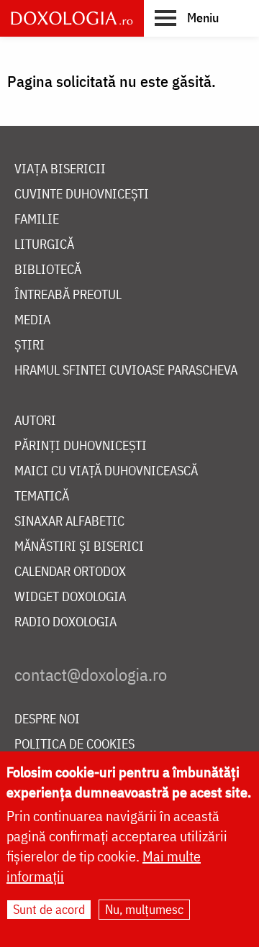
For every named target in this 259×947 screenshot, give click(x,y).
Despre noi (47, 719)
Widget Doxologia (70, 597)
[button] (187, 17)
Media (32, 320)
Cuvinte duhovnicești (81, 194)
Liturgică (44, 244)
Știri (29, 345)
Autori (35, 421)
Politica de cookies (74, 744)
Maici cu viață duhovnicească (106, 471)
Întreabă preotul (68, 295)
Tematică (41, 496)
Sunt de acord (49, 909)
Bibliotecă (47, 270)
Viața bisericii (60, 169)
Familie (36, 219)
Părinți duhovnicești (80, 446)
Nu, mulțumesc (144, 909)
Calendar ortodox (70, 572)
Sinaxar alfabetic (69, 521)
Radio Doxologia (65, 622)
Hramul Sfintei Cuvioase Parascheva (125, 370)
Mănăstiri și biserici (79, 546)
